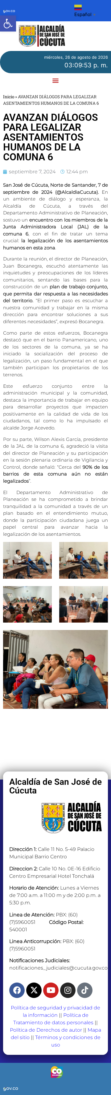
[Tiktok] (84, 990)
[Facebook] (17, 990)
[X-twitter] (34, 990)
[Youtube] (51, 990)
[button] (8, 23)
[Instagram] (68, 990)
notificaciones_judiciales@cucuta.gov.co (58, 968)
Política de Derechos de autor (46, 1030)
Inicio (8, 96)
